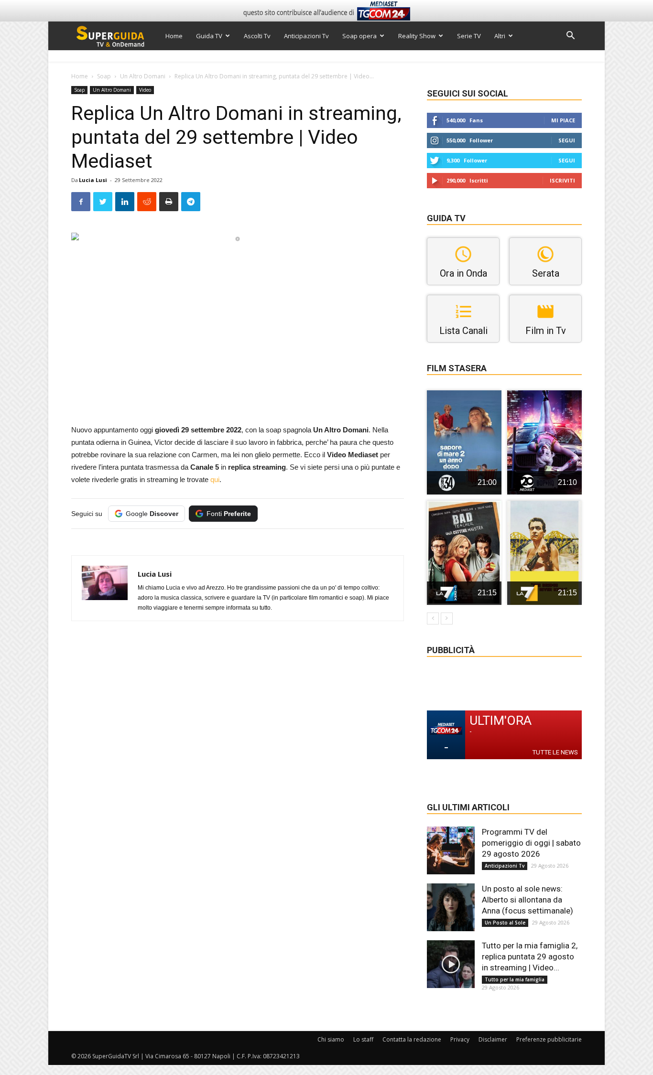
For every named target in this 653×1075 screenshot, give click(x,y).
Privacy (459, 1039)
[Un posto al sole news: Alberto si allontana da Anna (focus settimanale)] (451, 907)
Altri (499, 36)
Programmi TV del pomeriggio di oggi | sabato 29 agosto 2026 (531, 843)
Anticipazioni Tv (306, 36)
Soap (104, 76)
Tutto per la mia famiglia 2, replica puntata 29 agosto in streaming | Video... (529, 956)
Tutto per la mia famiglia (514, 979)
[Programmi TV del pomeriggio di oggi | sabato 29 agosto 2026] (451, 850)
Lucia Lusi (93, 179)
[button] (570, 36)
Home (174, 36)
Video (145, 89)
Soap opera (359, 36)
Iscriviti (562, 180)
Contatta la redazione (411, 1039)
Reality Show (416, 36)
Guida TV (209, 36)
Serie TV (469, 36)
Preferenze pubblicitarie (549, 1039)
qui (214, 479)
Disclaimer (493, 1039)
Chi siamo (330, 1039)
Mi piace (563, 120)
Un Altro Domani (142, 76)
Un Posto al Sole (505, 922)
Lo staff (363, 1039)
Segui (566, 140)
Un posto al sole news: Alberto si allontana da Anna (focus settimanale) (527, 899)
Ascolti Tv (257, 36)
